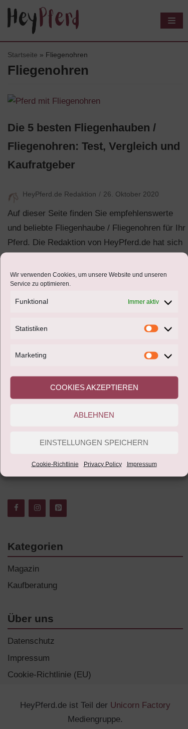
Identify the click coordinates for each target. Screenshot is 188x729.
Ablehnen (94, 415)
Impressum (142, 463)
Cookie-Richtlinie (55, 463)
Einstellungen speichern (94, 442)
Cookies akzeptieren (94, 387)
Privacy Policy (103, 463)
